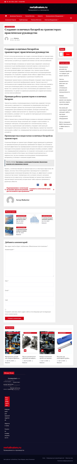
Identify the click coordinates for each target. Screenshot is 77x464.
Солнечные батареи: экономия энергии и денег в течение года (47, 219)
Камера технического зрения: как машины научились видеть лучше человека (65, 100)
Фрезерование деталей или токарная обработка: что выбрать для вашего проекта (65, 71)
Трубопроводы (23, 20)
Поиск (62, 49)
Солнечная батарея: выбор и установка (21, 230)
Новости (40, 16)
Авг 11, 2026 (45, 360)
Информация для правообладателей (55, 458)
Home (43, 458)
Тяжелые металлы (36, 20)
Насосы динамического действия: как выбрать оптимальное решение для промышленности (29, 359)
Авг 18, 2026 (10, 360)
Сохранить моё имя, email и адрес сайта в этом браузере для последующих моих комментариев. (28, 313)
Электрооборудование (51, 20)
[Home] (6, 16)
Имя (6, 281)
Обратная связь (69, 458)
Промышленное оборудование (54, 16)
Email (7, 290)
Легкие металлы (29, 16)
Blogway (23, 459)
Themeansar (32, 459)
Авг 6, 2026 (62, 360)
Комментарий (9, 249)
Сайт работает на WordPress (11, 459)
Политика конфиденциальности (7, 433)
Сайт (6, 300)
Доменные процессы (16, 16)
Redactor (16, 38)
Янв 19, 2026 (19, 221)
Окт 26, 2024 (45, 221)
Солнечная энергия (10, 20)
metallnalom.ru (38, 7)
